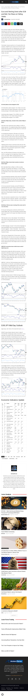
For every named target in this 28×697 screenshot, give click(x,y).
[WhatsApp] (12, 23)
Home (2, 6)
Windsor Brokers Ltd (5, 514)
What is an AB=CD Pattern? (7, 651)
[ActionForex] (2, 19)
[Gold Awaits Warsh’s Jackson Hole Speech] (14, 584)
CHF (8, 456)
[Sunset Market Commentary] (14, 523)
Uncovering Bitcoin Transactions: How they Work (12, 640)
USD (16, 458)
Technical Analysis (5, 508)
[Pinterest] (9, 23)
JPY (24, 456)
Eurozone (18, 456)
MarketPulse (3, 593)
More (23, 328)
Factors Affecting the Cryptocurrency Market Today (13, 629)
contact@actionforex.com (16, 675)
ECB (11, 456)
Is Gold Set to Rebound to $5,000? (9, 611)
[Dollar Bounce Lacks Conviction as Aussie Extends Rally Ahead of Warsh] (14, 563)
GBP (22, 456)
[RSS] (15, 679)
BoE (6, 456)
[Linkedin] (15, 23)
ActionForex (7, 19)
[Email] (18, 23)
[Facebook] (2, 23)
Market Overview (14, 6)
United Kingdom (5, 458)
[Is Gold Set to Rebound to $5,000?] (14, 603)
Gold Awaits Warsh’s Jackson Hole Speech (11, 592)
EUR (14, 456)
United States (11, 458)
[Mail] (12, 679)
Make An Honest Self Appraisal (8, 634)
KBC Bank (3, 533)
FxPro (2, 612)
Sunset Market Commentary (8, 531)
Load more (13, 615)
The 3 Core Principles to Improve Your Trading (12, 645)
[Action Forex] (14, 2)
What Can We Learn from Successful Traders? (12, 623)
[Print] (21, 23)
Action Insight (7, 6)
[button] (2, 694)
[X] (5, 23)
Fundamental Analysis (5, 529)
